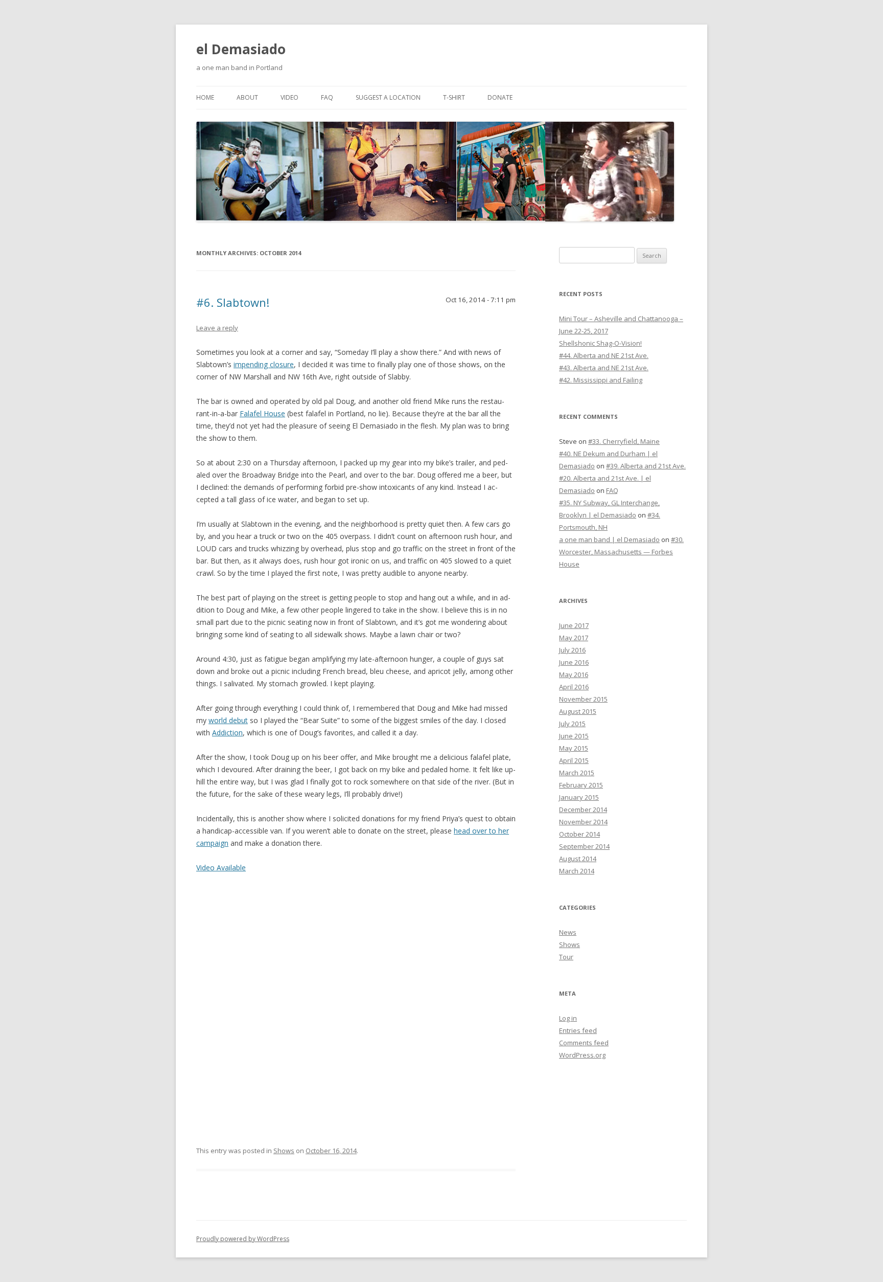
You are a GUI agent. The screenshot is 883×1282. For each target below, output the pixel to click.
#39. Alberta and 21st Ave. (646, 465)
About (247, 97)
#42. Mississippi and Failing (600, 380)
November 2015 (583, 699)
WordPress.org (582, 1055)
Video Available (221, 867)
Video (289, 97)
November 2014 (583, 821)
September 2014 (584, 846)
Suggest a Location (388, 97)
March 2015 (576, 772)
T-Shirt (454, 97)
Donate (500, 97)
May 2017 (573, 637)
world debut (228, 720)
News (567, 932)
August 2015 (577, 711)
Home (205, 97)
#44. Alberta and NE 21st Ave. (603, 355)
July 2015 (572, 723)
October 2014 (579, 834)
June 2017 (574, 625)
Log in (568, 1018)
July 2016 (572, 650)
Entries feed (578, 1030)
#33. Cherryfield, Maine (624, 441)
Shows (283, 1150)
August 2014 (577, 858)
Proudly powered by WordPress (242, 1238)
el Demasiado (241, 49)
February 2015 (581, 785)
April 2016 (574, 686)
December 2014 (583, 809)
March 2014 (576, 870)
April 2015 (574, 760)
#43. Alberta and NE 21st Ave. (603, 367)
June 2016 (574, 662)
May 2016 (573, 674)
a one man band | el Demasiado (609, 539)
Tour (566, 956)
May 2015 (573, 748)
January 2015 (579, 797)
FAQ (327, 97)
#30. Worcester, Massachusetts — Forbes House (621, 552)
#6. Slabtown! (232, 302)
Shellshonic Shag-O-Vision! (600, 343)
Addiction (227, 732)
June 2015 (574, 735)
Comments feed (584, 1042)
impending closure (264, 364)
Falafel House (262, 413)
